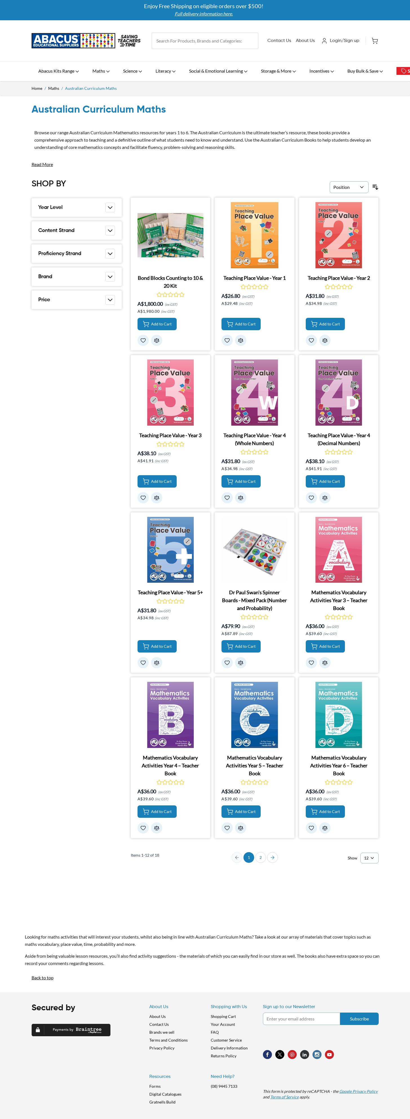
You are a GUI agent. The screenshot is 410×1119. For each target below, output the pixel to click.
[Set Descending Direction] (375, 187)
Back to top (43, 977)
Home (37, 88)
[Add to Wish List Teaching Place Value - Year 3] (143, 497)
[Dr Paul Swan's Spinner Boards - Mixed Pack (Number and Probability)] (254, 550)
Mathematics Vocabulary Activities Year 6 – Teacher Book (338, 765)
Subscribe (359, 1018)
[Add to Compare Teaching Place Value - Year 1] (240, 340)
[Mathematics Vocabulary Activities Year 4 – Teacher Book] (171, 715)
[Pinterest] (292, 1054)
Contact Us (279, 41)
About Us (305, 41)
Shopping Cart (223, 1016)
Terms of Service (284, 1097)
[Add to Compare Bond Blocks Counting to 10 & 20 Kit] (156, 340)
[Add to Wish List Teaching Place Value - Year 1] (227, 340)
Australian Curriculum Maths (91, 88)
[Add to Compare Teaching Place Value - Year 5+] (156, 662)
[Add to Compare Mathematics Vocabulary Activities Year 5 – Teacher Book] (240, 828)
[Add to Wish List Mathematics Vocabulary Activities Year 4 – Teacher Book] (143, 828)
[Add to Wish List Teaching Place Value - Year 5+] (143, 662)
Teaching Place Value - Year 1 (254, 278)
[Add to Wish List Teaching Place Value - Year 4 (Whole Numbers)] (227, 497)
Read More (42, 164)
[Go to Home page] (86, 40)
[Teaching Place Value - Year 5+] (171, 550)
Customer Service (226, 1040)
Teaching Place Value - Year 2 (339, 278)
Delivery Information (229, 1048)
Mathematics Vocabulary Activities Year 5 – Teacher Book (254, 765)
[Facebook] (267, 1054)
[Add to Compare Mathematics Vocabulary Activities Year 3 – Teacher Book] (325, 662)
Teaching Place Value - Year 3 (170, 435)
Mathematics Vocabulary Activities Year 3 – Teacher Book (338, 600)
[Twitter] (279, 1054)
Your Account (223, 1024)
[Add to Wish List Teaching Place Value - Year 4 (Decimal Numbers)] (311, 497)
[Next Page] (272, 857)
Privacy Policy (161, 1048)
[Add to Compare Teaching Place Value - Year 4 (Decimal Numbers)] (325, 497)
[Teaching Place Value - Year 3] (171, 392)
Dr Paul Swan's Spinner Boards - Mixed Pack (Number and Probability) (254, 600)
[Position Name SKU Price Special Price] (349, 187)
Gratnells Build (162, 1102)
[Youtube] (329, 1054)
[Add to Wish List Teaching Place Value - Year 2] (311, 340)
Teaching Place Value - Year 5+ (170, 592)
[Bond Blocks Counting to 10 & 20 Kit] (171, 235)
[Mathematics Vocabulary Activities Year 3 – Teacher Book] (339, 550)
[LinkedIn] (304, 1054)
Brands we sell (161, 1032)
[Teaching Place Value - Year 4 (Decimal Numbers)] (339, 392)
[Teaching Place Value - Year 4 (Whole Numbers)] (254, 392)
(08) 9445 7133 (224, 1086)
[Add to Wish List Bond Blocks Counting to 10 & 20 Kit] (143, 340)
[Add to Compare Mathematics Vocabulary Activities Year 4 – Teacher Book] (156, 828)
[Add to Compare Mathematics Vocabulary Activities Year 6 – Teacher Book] (325, 828)
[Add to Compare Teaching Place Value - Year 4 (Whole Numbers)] (240, 497)
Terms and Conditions (168, 1040)
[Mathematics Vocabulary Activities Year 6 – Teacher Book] (339, 715)
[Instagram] (317, 1054)
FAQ (215, 1032)
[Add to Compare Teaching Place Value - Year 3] (156, 497)
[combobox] (205, 41)
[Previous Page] (237, 857)
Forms (155, 1086)
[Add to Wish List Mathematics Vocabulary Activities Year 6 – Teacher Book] (311, 828)
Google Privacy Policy (358, 1091)
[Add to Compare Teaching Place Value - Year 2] (325, 340)
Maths (53, 88)
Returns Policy (223, 1055)
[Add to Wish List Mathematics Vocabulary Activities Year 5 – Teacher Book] (227, 828)
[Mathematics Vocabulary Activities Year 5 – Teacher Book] (254, 715)
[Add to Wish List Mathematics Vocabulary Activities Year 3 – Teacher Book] (311, 662)
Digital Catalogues (165, 1094)
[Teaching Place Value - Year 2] (339, 235)
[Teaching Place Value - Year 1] (254, 235)
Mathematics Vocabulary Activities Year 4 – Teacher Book (170, 765)
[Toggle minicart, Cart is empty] (372, 41)
